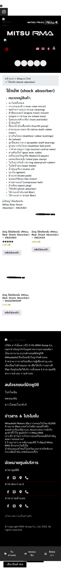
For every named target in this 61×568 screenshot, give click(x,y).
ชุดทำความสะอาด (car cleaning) (27, 109)
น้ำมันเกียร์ (14, 123)
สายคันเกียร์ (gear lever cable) (25, 152)
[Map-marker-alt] (20, 478)
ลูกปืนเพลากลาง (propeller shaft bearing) (31, 142)
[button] (6, 49)
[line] (1, 1)
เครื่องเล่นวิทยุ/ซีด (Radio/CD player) (29, 156)
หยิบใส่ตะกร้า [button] (12, 252)
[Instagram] (4, 12)
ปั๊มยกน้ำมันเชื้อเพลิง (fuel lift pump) (28, 126)
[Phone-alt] (43, 63)
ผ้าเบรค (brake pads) (20, 175)
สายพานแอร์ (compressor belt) (26, 182)
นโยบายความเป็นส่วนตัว (18, 516)
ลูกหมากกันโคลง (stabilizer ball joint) (30, 146)
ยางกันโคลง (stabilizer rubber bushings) (31, 136)
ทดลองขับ (11, 398)
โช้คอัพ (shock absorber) (22, 189)
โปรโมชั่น (11, 392)
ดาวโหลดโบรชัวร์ (16, 404)
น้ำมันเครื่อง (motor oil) (21, 169)
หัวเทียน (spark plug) (20, 185)
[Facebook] (1, 6)
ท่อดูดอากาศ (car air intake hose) (27, 116)
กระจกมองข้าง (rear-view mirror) (27, 106)
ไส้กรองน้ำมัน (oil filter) (22, 192)
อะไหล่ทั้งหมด (16, 103)
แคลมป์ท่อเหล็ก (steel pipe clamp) (27, 159)
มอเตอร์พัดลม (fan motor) (23, 179)
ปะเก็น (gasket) (17, 172)
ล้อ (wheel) (15, 139)
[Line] (37, 63)
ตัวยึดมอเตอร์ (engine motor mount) (29, 113)
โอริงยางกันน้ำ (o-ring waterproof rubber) (32, 162)
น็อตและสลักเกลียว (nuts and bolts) (28, 119)
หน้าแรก (9, 78)
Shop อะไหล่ (24, 78)
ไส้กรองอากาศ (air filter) (22, 195)
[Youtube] (24, 63)
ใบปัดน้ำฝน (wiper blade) (22, 166)
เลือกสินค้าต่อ (15, 564)
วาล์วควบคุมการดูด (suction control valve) (32, 149)
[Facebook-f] (18, 63)
